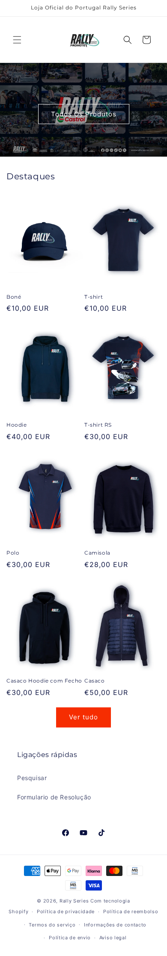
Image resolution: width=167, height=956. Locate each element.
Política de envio (70, 938)
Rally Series (75, 901)
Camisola (97, 552)
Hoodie (16, 425)
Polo (12, 552)
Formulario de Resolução (54, 797)
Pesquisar (32, 777)
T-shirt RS (98, 425)
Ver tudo (83, 717)
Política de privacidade (66, 911)
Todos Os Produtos (83, 114)
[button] (17, 39)
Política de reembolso (130, 911)
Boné (13, 297)
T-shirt (93, 297)
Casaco (94, 680)
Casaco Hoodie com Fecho (44, 680)
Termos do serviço (52, 925)
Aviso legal (113, 938)
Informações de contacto (115, 925)
